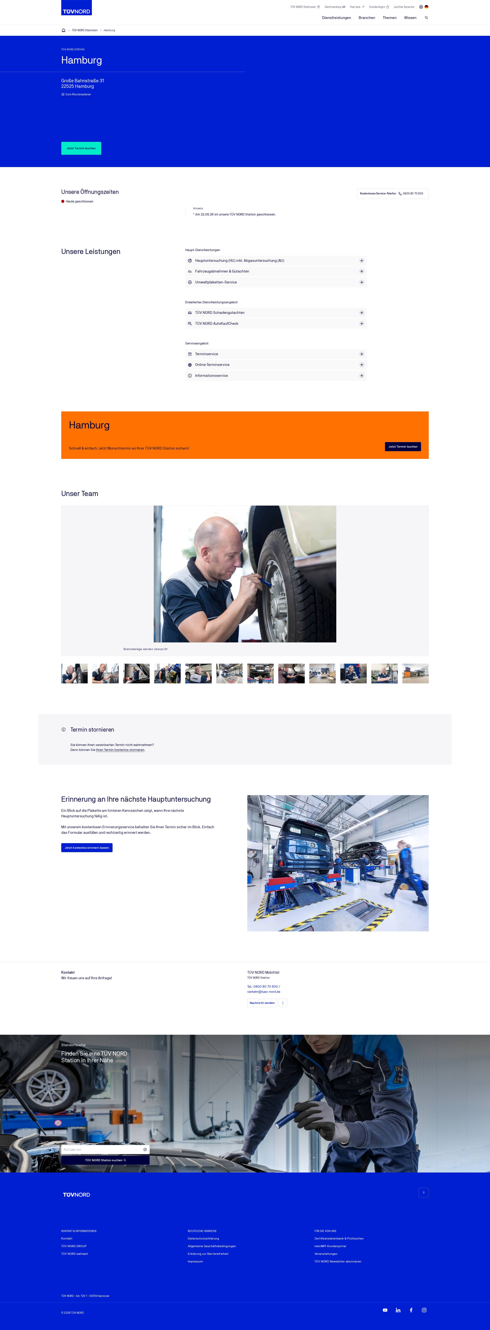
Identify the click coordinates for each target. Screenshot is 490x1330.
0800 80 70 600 (413, 193)
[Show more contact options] (283, 1003)
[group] (74, 674)
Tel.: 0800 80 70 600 (263, 986)
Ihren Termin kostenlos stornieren (120, 750)
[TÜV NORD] (63, 30)
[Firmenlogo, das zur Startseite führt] (76, 7)
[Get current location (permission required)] (145, 1149)
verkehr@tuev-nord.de (263, 992)
